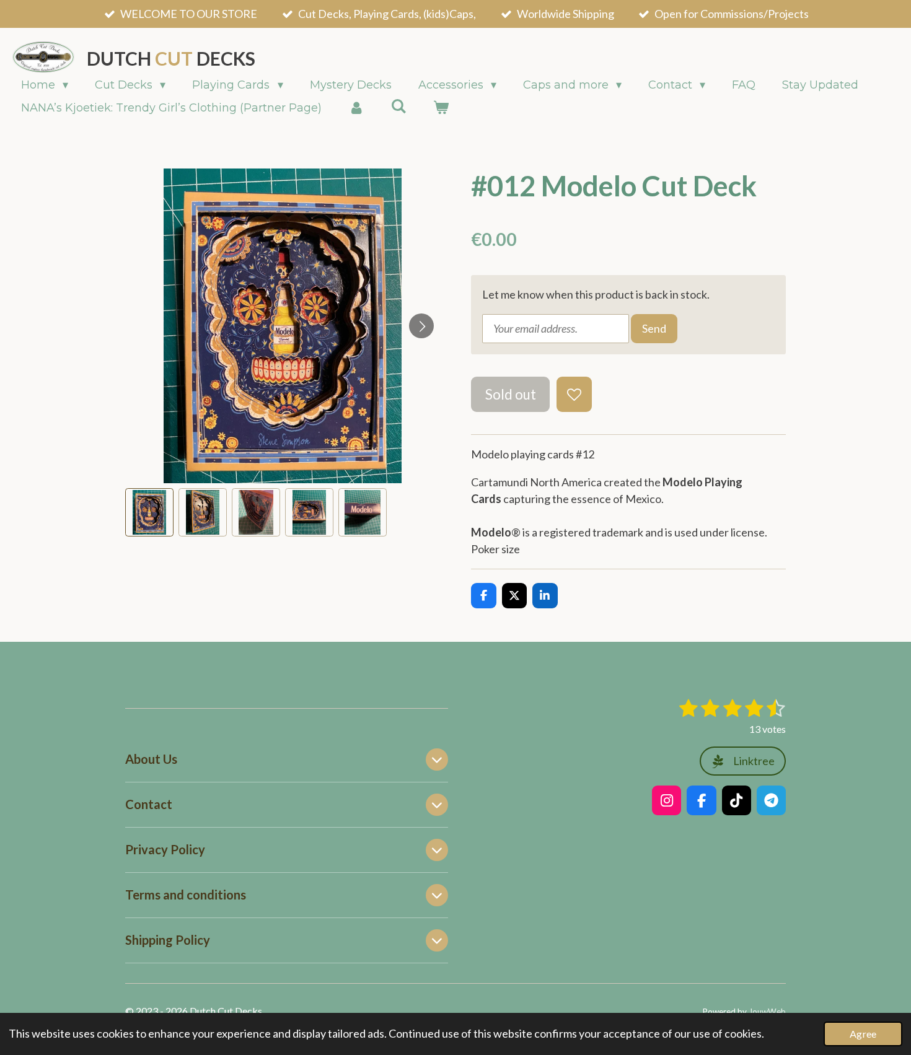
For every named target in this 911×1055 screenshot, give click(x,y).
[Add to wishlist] (574, 394)
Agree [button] (863, 1034)
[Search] (398, 106)
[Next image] (421, 325)
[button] (149, 512)
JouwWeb (767, 1012)
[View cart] (440, 108)
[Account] (356, 108)
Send (654, 328)
